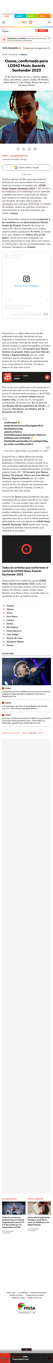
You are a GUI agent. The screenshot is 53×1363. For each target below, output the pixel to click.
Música (24, 54)
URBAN (43, 16)
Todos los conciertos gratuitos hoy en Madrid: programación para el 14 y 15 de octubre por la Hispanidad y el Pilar (13, 1222)
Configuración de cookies (35, 1295)
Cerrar (49, 38)
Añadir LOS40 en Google (29, 167)
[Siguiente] (49, 48)
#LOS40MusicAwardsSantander (20, 435)
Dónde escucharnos (35, 1298)
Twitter (23, 149)
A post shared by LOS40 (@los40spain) (26, 314)
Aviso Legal (11, 1293)
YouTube (21, 1242)
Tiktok (16, 1242)
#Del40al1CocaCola (13, 441)
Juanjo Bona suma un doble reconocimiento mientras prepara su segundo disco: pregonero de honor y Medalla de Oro (26, 694)
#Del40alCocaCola (13, 428)
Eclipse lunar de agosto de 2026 (37, 48)
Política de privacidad (38, 1293)
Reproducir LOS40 (47, 377)
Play (49, 1358)
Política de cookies (16, 1295)
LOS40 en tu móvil (18, 1298)
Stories (42, 1242)
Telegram (35, 149)
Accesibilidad (23, 1293)
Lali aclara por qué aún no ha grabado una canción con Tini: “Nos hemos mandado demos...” (24, 707)
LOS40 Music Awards (11, 733)
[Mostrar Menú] (3, 22)
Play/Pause (26, 549)
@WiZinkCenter (11, 438)
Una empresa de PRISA (26, 1306)
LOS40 (6, 16)
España (5, 31)
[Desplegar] (26, 1349)
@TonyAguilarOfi (32, 425)
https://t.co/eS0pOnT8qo (36, 441)
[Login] (49, 22)
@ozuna (8, 431)
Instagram (11, 1242)
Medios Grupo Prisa (26, 1312)
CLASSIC (19, 16)
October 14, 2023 (39, 450)
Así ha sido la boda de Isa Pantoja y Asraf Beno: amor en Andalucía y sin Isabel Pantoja (39, 1221)
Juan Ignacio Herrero (19, 156)
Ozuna (40, 733)
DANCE (30, 16)
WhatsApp (29, 149)
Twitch (37, 1242)
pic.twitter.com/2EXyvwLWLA (18, 444)
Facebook (18, 149)
